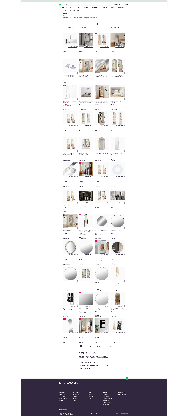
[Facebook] (96, 166)
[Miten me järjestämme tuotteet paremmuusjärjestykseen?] (112, 27)
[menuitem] (63, 7)
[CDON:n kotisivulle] (60, 4)
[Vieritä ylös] (127, 131)
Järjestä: (114, 27)
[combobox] (86, 4)
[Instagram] (92, 166)
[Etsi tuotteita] (110, 4)
